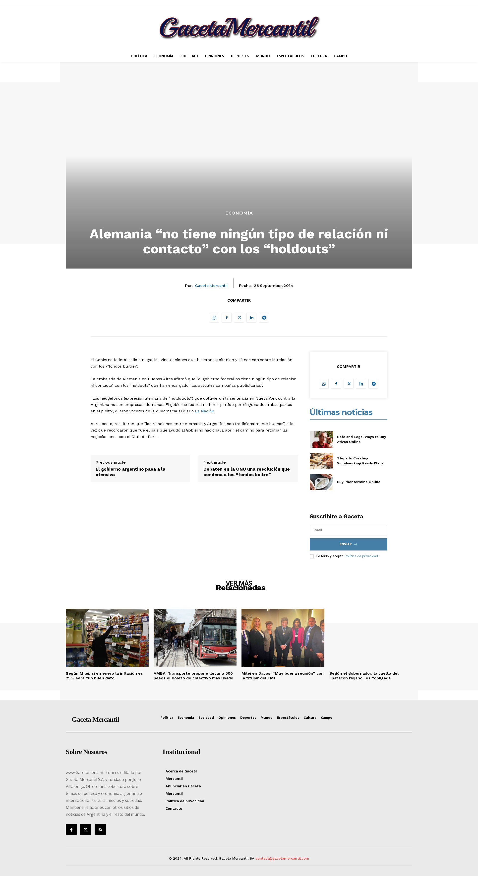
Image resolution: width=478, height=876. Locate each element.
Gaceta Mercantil (211, 285)
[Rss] (100, 829)
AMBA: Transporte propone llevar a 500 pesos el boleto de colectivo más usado (193, 675)
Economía (239, 213)
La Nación (204, 411)
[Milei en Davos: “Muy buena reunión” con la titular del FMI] (282, 638)
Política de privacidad (361, 556)
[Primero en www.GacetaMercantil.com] (239, 27)
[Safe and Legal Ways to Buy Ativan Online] (321, 439)
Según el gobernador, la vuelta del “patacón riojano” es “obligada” (364, 675)
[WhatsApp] (214, 318)
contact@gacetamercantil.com (282, 858)
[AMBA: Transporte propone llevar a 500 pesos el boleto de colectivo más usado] (195, 638)
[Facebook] (227, 318)
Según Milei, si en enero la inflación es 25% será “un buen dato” (104, 675)
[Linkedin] (251, 318)
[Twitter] (239, 318)
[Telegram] (264, 318)
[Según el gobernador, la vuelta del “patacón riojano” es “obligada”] (370, 638)
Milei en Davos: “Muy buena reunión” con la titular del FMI (282, 675)
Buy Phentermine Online (358, 482)
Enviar (346, 544)
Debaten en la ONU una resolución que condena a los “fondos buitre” (246, 471)
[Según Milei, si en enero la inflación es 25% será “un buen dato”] (107, 638)
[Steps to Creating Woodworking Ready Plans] (321, 461)
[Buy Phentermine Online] (321, 482)
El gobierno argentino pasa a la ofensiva (130, 471)
